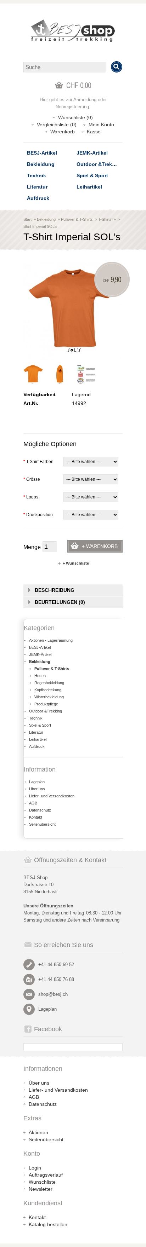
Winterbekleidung (49, 697)
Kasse (94, 131)
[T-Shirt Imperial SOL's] (33, 374)
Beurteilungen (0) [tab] (60, 602)
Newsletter (40, 1189)
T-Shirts (105, 219)
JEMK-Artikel (92, 153)
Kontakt (35, 817)
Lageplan (37, 782)
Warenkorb (62, 131)
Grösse (31, 479)
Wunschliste (42, 1182)
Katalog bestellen (48, 1224)
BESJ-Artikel (42, 153)
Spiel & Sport (92, 175)
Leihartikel (89, 187)
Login (35, 1168)
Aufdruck (38, 198)
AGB (33, 803)
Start (27, 219)
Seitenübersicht (42, 824)
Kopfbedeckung (47, 690)
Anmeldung (84, 99)
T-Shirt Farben (38, 461)
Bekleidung (41, 164)
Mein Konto (101, 124)
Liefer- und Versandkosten (51, 796)
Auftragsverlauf (46, 1175)
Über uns (37, 789)
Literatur (37, 187)
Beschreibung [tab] (54, 590)
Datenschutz (40, 810)
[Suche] (116, 67)
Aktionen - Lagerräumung (51, 640)
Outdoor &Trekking (100, 164)
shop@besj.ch (53, 994)
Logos (30, 497)
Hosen (40, 676)
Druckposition (38, 514)
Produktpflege (46, 704)
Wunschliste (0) (75, 117)
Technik (36, 175)
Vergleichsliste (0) (57, 124)
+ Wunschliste (76, 563)
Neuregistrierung (72, 106)
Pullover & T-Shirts (77, 219)
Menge (32, 547)
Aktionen (38, 1132)
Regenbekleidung (49, 683)
